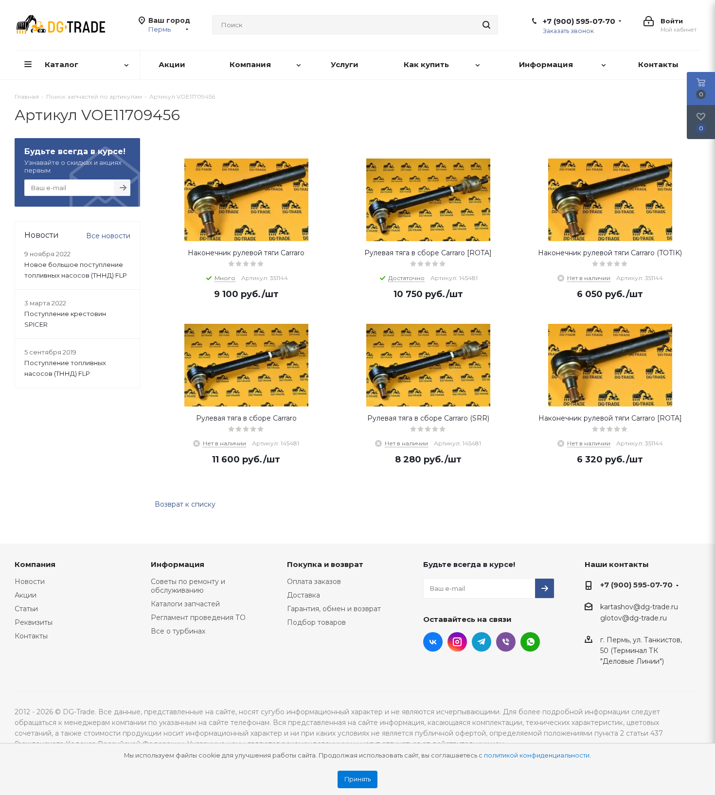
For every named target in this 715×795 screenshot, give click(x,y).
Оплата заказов (314, 581)
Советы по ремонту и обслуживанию (188, 586)
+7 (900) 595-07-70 (579, 21)
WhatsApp (530, 642)
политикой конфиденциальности (537, 755)
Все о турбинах (178, 631)
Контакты (31, 636)
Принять (357, 779)
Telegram (481, 642)
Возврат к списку (185, 504)
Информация (177, 564)
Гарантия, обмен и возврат (334, 608)
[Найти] (486, 25)
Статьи (26, 608)
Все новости (108, 235)
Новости (30, 581)
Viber (506, 642)
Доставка (303, 595)
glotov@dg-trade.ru (633, 618)
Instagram (457, 642)
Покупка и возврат (325, 564)
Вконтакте (433, 642)
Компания (35, 564)
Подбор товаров (316, 622)
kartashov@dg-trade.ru (639, 606)
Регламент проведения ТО (198, 617)
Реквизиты (34, 622)
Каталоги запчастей (185, 604)
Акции (25, 595)
